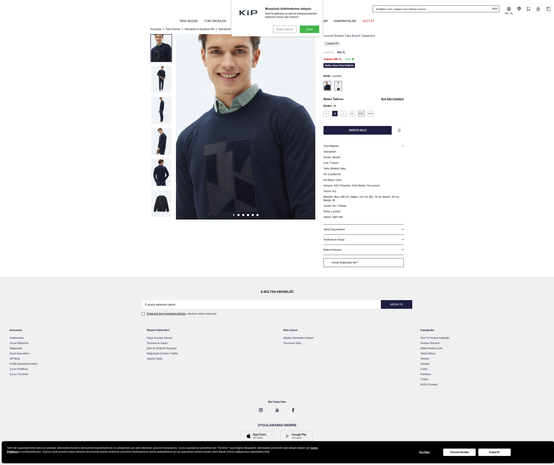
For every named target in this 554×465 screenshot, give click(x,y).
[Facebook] (293, 410)
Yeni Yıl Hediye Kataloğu (435, 337)
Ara (495, 8)
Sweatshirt (224, 29)
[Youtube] (277, 410)
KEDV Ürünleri (429, 384)
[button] (233, 215)
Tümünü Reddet (459, 452)
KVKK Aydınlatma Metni (23, 363)
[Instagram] (261, 410)
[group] (245, 127)
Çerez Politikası (19, 369)
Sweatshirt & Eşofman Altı (199, 29)
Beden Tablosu (333, 99)
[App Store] (257, 436)
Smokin (424, 358)
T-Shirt (424, 379)
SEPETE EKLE (358, 130)
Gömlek (425, 363)
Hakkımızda (17, 337)
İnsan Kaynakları (19, 353)
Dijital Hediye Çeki (431, 348)
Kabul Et (494, 452)
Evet (309, 29)
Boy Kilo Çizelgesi (392, 98)
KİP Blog (15, 358)
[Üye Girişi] (538, 9)
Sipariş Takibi (155, 358)
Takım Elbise (427, 353)
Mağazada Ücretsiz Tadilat (162, 353)
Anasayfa (155, 29)
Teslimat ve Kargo (157, 343)
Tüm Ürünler (173, 29)
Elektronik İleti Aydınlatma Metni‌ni (166, 313)
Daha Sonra (285, 29)
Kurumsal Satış (292, 343)
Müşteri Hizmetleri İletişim (298, 337)
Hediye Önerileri (430, 343)
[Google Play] (296, 436)
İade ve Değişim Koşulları (162, 348)
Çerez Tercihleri (19, 374)
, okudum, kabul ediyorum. (182, 313)
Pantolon (425, 374)
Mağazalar (16, 348)
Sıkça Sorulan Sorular (159, 337)
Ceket (423, 369)
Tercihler (424, 452)
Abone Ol (396, 304)
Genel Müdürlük (19, 343)
